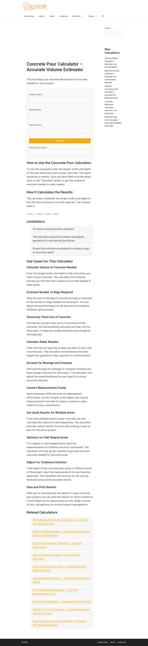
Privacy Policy (103, 642)
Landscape (63, 16)
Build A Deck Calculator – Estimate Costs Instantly (62, 601)
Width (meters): (35, 110)
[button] (103, 16)
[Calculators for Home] (35, 6)
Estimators (76, 16)
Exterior (42, 16)
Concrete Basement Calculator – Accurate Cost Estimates (111, 107)
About (113, 642)
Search (108, 28)
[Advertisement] (60, 44)
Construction (29, 16)
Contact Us (121, 642)
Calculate (60, 141)
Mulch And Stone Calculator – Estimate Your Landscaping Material (112, 77)
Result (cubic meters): (38, 148)
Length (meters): (35, 94)
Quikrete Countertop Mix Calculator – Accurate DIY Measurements (111, 92)
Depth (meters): (35, 125)
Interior (52, 16)
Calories (91, 16)
